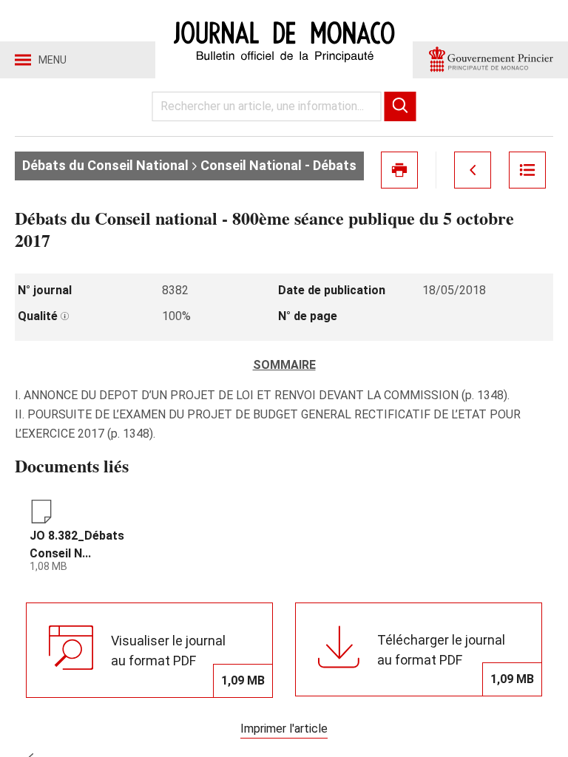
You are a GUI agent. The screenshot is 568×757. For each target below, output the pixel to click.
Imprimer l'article (284, 729)
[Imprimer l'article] (399, 170)
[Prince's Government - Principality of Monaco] (490, 59)
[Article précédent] (472, 170)
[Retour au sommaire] (527, 170)
